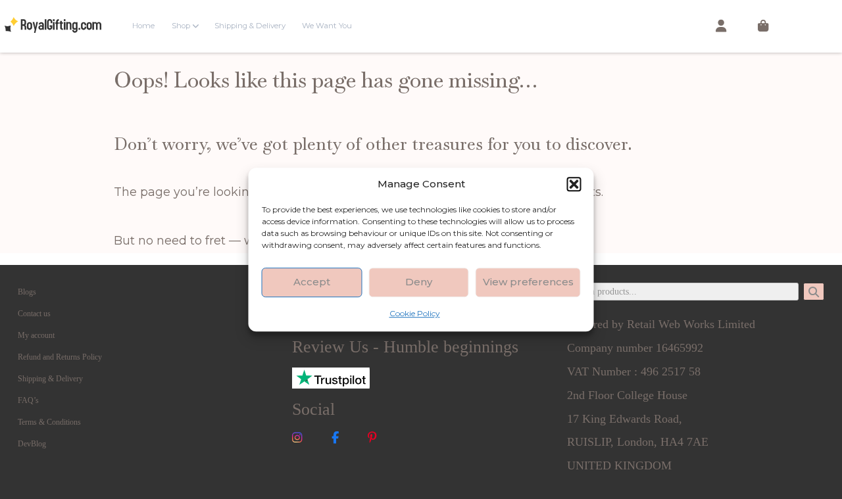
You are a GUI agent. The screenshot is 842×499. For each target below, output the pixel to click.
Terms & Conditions (49, 422)
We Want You (327, 25)
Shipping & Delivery (249, 25)
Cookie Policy (414, 313)
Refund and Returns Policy (60, 357)
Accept (311, 281)
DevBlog (32, 444)
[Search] (814, 291)
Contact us (34, 314)
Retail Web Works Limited (691, 324)
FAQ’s (28, 400)
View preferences (528, 281)
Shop (181, 25)
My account (36, 335)
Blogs (27, 292)
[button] (574, 184)
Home (143, 25)
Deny (418, 281)
